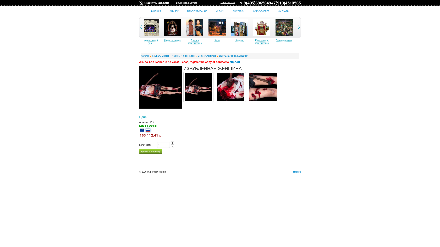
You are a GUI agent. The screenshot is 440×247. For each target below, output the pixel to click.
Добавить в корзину (150, 151)
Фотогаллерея (261, 11)
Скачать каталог (156, 3)
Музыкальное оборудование (262, 41)
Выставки (238, 11)
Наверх (297, 171)
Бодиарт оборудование (195, 41)
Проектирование (197, 11)
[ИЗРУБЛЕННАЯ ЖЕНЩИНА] (198, 87)
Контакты (283, 11)
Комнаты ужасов (172, 40)
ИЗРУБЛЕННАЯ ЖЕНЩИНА (233, 55)
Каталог (174, 11)
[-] (172, 146)
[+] (172, 143)
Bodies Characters (207, 55)
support (235, 62)
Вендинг (239, 40)
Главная (156, 11)
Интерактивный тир (150, 41)
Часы (217, 40)
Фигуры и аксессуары (183, 55)
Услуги (220, 11)
